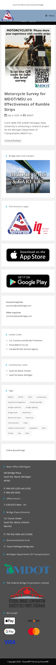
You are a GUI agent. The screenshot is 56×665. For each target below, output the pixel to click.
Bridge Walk (12, 412)
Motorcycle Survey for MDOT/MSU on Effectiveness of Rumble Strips (27, 101)
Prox (44, 428)
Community (26, 412)
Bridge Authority (14, 407)
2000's (10, 397)
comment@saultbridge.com (19, 316)
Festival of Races (14, 418)
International (13, 423)
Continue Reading (12, 140)
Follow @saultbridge (15, 450)
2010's (20, 397)
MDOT (30, 115)
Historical (29, 418)
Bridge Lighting (31, 407)
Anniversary (41, 397)
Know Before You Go (18, 344)
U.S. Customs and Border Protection (25, 340)
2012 (30, 397)
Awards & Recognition (16, 402)
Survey (10, 433)
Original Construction (16, 428)
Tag (19, 433)
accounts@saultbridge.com (18, 305)
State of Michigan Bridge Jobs (20, 546)
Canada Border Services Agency (23, 349)
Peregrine (33, 428)
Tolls (27, 433)
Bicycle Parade (36, 402)
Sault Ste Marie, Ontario (20, 370)
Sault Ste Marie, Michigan (20, 375)
